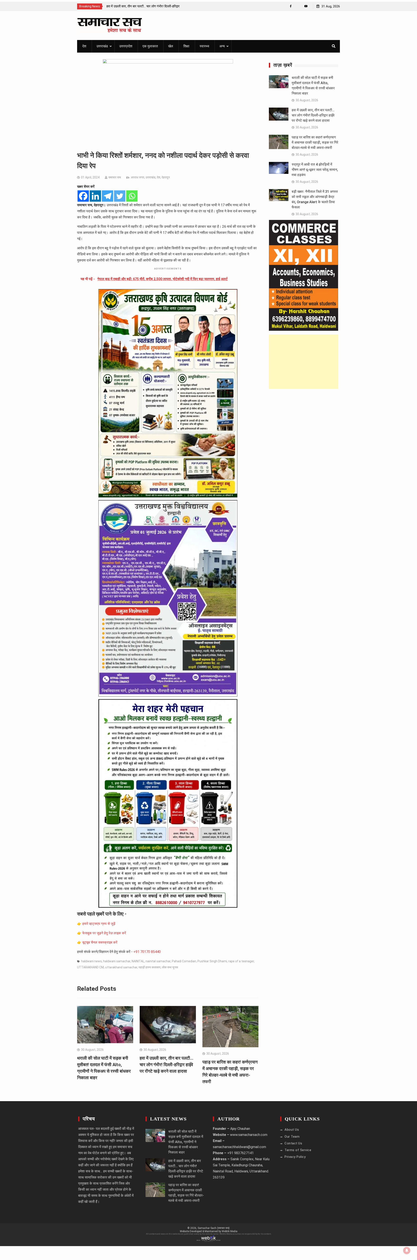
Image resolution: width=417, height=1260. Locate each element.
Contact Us (293, 1143)
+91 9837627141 (240, 1153)
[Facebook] (291, 6)
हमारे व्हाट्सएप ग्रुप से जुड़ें (98, 924)
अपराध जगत (137, 177)
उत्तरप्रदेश (125, 46)
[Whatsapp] (131, 196)
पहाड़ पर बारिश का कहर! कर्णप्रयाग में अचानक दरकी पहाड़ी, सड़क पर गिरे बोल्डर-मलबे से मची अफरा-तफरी (315, 142)
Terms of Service (298, 1150)
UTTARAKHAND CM (90, 967)
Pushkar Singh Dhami (212, 961)
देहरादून (166, 177)
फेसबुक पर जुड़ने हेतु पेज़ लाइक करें (104, 933)
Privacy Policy (295, 1157)
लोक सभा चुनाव (170, 967)
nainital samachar (158, 961)
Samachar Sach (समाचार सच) (214, 1228)
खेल (170, 46)
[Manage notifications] (406, 1250)
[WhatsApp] (298, 6)
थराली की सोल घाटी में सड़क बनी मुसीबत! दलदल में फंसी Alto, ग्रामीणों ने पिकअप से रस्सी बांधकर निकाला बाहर (185, 1141)
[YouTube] (306, 6)
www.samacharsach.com (248, 1135)
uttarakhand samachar (121, 967)
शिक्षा (186, 46)
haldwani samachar (116, 961)
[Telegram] (107, 196)
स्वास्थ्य (204, 46)
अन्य (222, 46)
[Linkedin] (95, 196)
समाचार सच (114, 177)
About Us (292, 1130)
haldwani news (91, 961)
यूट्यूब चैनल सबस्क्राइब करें (99, 942)
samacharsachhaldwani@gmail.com (239, 1147)
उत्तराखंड (102, 46)
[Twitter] (119, 196)
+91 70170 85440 (147, 952)
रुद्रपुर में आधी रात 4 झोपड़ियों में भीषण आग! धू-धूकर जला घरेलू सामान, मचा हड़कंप (315, 169)
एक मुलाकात (150, 46)
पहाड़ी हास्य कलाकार (150, 967)
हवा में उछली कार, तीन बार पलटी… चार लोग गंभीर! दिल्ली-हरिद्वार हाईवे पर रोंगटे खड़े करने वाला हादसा (166, 1065)
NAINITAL (138, 961)
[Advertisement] (303, 361)
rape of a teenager (241, 961)
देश (84, 46)
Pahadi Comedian (184, 961)
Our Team (292, 1137)
